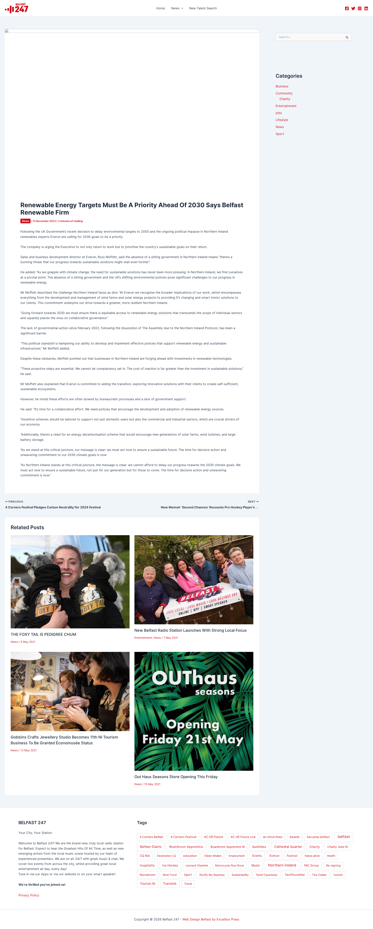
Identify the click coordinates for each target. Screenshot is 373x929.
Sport (280, 134)
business (259, 847)
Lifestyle (282, 120)
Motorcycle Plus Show (229, 865)
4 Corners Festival (183, 837)
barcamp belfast (318, 837)
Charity (285, 99)
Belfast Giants (151, 847)
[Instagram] (360, 8)
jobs (279, 113)
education (190, 856)
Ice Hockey (170, 865)
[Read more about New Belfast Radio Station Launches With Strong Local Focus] (193, 579)
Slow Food (170, 875)
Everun (274, 856)
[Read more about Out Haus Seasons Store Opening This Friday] (193, 711)
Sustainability (240, 874)
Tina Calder (319, 874)
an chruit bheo (272, 837)
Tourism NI (147, 884)
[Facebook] (347, 8)
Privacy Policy (28, 895)
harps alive (312, 856)
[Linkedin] (366, 8)
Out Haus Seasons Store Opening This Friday (176, 776)
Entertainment (143, 637)
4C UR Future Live (243, 837)
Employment (237, 855)
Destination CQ (166, 855)
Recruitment (147, 875)
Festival (292, 856)
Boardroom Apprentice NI (228, 847)
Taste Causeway (266, 875)
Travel (188, 884)
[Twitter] (353, 8)
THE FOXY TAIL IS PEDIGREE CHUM (43, 634)
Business (282, 86)
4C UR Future (213, 837)
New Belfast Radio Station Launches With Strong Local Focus (190, 630)
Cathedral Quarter (288, 847)
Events (257, 856)
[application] (181, 8)
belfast (344, 836)
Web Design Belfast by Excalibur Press (210, 919)
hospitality (147, 865)
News (25, 221)
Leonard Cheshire (197, 865)
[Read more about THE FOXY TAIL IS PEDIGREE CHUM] (70, 581)
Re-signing (333, 865)
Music (255, 865)
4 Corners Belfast (151, 837)
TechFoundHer (295, 875)
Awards (295, 837)
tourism (338, 874)
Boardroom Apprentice (186, 847)
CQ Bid (145, 856)
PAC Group (311, 865)
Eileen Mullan (212, 856)
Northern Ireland (282, 865)
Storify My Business (212, 874)
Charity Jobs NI (337, 847)
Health (331, 855)
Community (284, 93)
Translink (170, 884)
